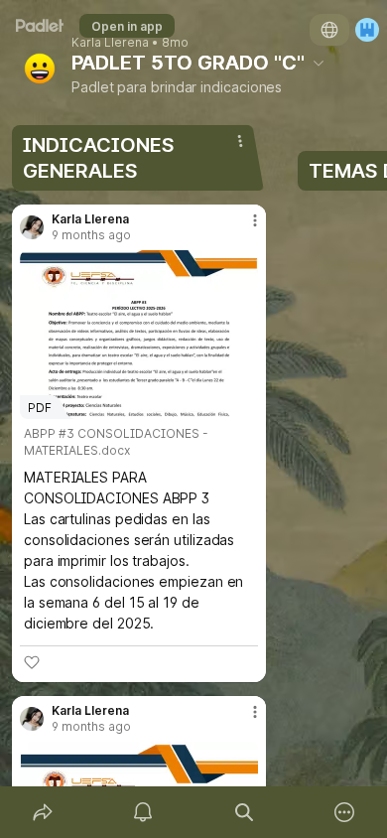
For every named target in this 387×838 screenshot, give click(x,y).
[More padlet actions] (345, 812)
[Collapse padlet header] (318, 63)
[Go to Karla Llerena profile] (32, 227)
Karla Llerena (110, 43)
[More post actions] (242, 228)
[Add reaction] (32, 662)
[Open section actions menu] (240, 141)
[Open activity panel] (144, 812)
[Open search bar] (244, 812)
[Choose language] (329, 30)
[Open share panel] (42, 812)
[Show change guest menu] (367, 30)
